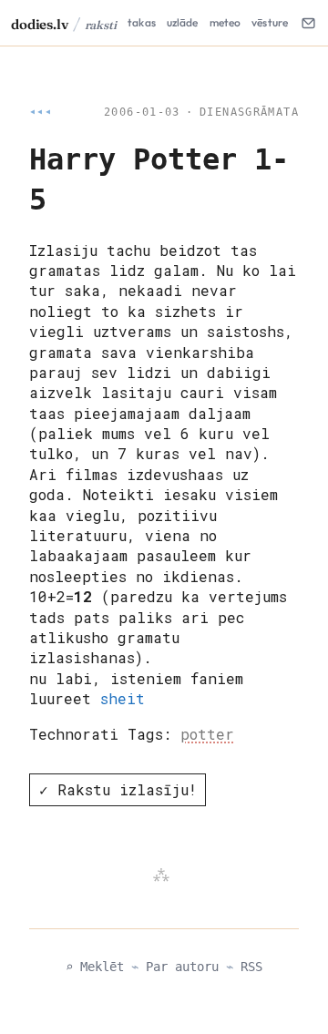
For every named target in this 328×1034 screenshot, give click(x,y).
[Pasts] (308, 23)
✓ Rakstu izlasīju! (118, 789)
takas (142, 22)
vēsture (269, 22)
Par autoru (182, 966)
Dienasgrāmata (249, 112)
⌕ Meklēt (95, 966)
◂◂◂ (40, 112)
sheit (122, 698)
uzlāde (183, 22)
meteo (225, 22)
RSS (251, 966)
